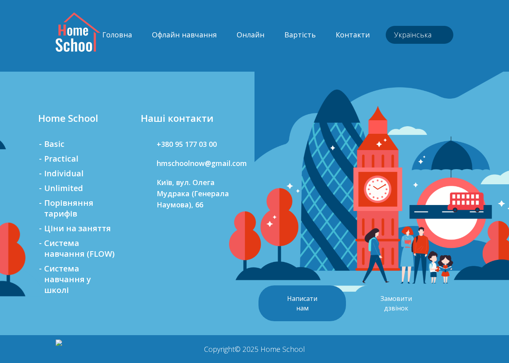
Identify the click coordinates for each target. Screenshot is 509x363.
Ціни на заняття (77, 228)
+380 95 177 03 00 (187, 144)
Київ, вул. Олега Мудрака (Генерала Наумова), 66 (193, 193)
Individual (64, 173)
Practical (61, 158)
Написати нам (302, 303)
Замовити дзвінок (396, 303)
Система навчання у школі (67, 279)
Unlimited (63, 188)
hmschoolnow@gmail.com (198, 163)
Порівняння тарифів (68, 208)
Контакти (353, 34)
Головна (117, 34)
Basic (54, 144)
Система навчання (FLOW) (79, 248)
